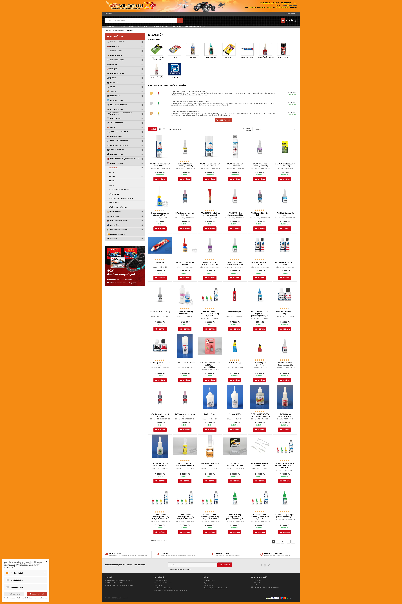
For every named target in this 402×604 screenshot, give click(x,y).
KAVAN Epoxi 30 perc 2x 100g (284, 263)
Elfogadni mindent (37, 594)
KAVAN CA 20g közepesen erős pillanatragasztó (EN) (190, 101)
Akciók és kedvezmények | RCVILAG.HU (119, 580)
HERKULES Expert (235, 311)
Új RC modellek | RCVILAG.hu (115, 583)
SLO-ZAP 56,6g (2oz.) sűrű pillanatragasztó (185, 464)
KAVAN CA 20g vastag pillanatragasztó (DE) (186, 111)
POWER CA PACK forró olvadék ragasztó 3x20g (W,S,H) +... (284, 465)
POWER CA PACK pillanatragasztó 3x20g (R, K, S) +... (210, 313)
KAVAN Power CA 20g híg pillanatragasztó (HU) (188, 91)
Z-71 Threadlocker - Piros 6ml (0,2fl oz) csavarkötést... (210, 365)
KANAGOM (160, 262)
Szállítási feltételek (160, 27)
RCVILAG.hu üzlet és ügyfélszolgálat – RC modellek (171, 590)
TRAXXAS (122, 27)
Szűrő (153, 129)
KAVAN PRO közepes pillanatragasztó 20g (235, 263)
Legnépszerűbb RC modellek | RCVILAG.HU (120, 585)
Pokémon (110, 27)
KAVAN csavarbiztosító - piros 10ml (160, 415)
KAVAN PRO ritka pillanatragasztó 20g (235, 214)
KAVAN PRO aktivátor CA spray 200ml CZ (160, 165)
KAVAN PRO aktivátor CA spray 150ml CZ (210, 165)
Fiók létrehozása (209, 585)
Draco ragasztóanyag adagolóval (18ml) (160, 214)
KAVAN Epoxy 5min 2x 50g (285, 312)
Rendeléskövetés (209, 580)
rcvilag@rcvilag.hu (289, 5)
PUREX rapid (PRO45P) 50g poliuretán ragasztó (260, 415)
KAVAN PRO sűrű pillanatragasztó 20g (185, 165)
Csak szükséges (14, 594)
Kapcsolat (108, 14)
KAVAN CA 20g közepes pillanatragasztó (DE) (284, 515)
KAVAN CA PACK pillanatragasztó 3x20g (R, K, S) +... (260, 516)
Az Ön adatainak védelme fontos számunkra (189, 27)
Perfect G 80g (210, 414)
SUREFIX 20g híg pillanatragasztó (284, 415)
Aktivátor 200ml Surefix (185, 363)
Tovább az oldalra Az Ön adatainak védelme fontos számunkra (25, 598)
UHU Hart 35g (234, 363)
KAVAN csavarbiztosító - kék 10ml (185, 214)
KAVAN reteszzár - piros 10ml (185, 415)
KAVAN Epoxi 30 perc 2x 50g (159, 364)
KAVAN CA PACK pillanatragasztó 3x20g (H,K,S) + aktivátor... (210, 516)
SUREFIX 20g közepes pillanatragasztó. (160, 464)
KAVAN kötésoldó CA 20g (160, 311)
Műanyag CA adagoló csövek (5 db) (259, 464)
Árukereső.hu (126, 598)
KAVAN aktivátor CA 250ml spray (235, 165)
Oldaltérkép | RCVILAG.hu (163, 588)
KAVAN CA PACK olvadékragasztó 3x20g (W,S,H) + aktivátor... (160, 516)
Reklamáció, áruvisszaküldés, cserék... (216, 588)
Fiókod (206, 577)
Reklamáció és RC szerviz (138, 27)
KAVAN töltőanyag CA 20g (285, 214)
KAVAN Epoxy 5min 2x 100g (260, 263)
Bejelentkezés (208, 583)
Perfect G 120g (235, 414)
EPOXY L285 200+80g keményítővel (185, 312)
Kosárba (160, 179)
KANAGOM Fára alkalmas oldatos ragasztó (210, 214)
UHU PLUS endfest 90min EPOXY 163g (285, 165)
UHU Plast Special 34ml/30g (260, 364)
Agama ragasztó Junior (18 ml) (185, 263)
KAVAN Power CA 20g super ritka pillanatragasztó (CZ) (260, 313)
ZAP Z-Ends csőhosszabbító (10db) (235, 464)
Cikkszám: (153, 169)
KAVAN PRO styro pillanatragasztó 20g (260, 165)
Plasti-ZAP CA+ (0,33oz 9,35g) (210, 464)
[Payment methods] (281, 598)
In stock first (275, 129)
